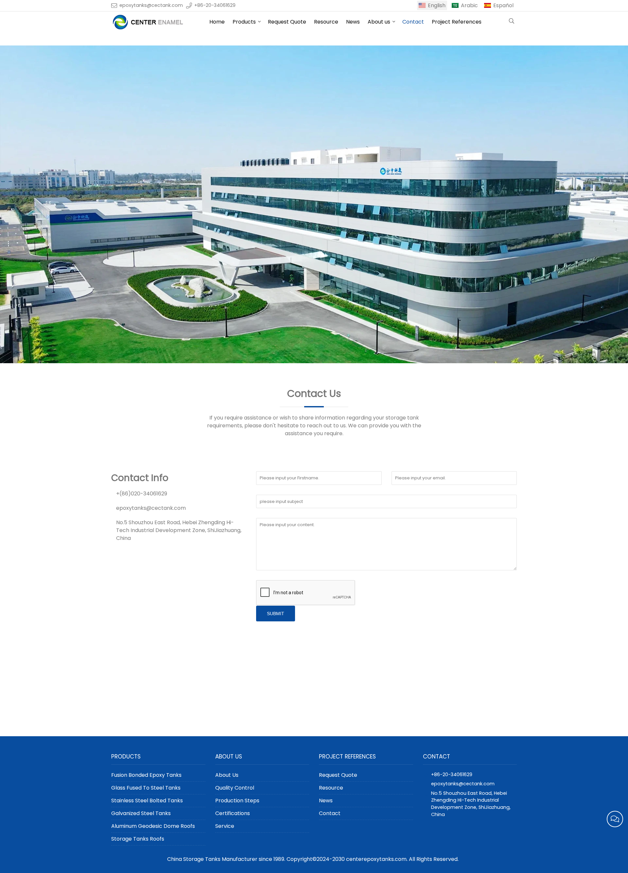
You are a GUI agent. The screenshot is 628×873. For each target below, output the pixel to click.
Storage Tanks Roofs (137, 839)
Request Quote (287, 22)
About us (379, 22)
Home (217, 22)
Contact (413, 22)
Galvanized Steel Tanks (141, 813)
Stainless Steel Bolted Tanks (147, 800)
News (353, 22)
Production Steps (237, 800)
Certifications (232, 813)
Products (244, 22)
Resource (326, 22)
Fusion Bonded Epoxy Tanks (146, 775)
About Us (226, 775)
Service (224, 826)
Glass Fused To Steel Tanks (146, 788)
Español (503, 5)
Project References (456, 22)
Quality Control (234, 788)
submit (275, 613)
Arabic (469, 5)
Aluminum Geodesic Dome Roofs (153, 826)
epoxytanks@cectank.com (151, 5)
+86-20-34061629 (215, 5)
